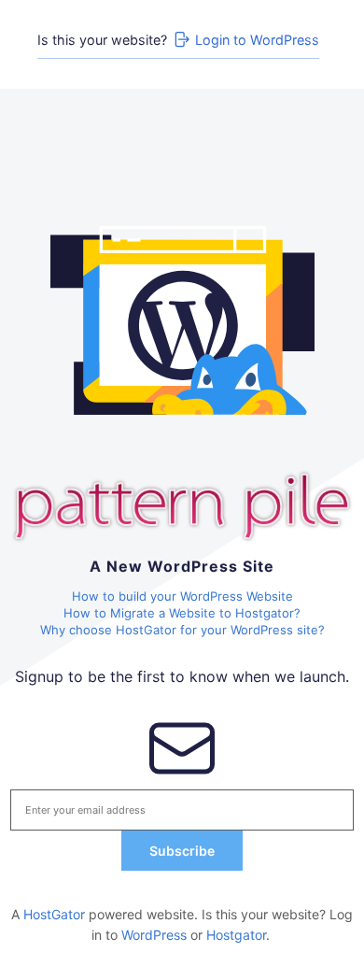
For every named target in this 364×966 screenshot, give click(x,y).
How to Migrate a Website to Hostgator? (182, 612)
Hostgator (236, 935)
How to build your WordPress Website (182, 596)
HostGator (54, 914)
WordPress (154, 935)
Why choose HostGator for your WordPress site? (182, 629)
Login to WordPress (257, 40)
